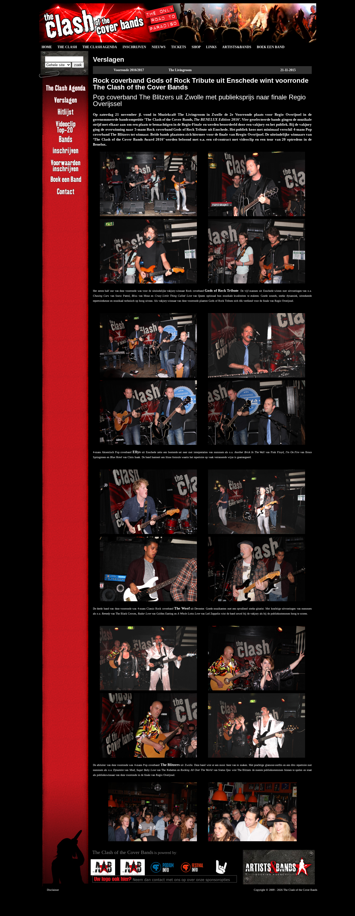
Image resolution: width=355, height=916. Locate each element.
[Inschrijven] (65, 154)
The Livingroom (180, 70)
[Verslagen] (65, 103)
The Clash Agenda (99, 47)
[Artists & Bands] (279, 867)
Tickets (178, 47)
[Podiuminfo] (97, 874)
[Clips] (65, 133)
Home (47, 47)
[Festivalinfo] (127, 874)
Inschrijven (134, 47)
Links (211, 47)
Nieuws (159, 47)
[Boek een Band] (65, 183)
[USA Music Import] (208, 874)
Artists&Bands (236, 47)
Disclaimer (53, 889)
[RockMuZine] (157, 874)
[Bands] (65, 142)
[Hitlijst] (65, 115)
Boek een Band (271, 47)
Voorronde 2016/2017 (129, 70)
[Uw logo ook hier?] (178, 874)
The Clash (66, 48)
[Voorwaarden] (65, 172)
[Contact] (65, 195)
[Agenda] (65, 92)
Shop (196, 47)
